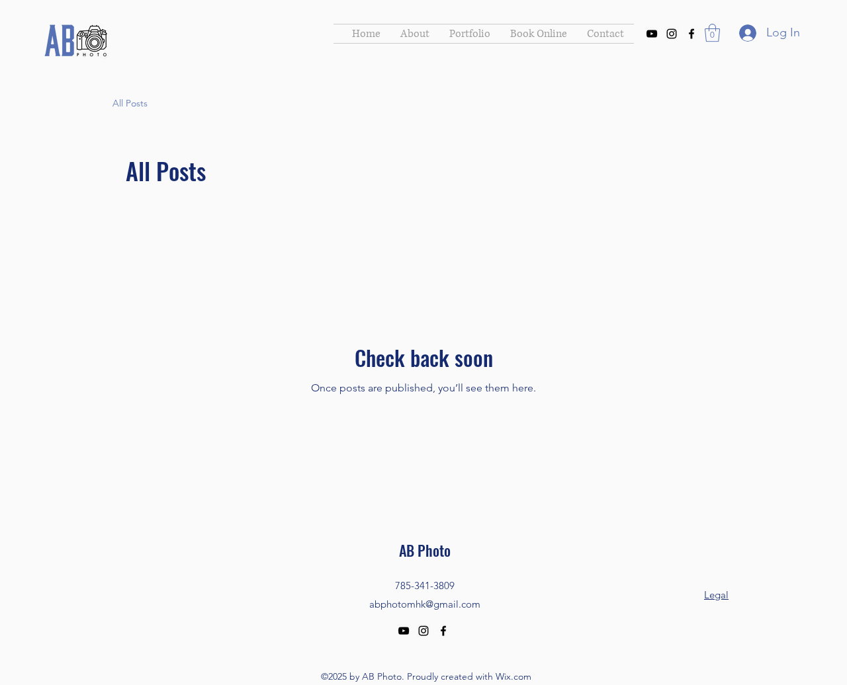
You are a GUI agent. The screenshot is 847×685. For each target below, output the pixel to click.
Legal (716, 594)
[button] (712, 33)
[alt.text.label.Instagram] (671, 33)
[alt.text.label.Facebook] (691, 33)
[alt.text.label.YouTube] (651, 33)
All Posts (130, 103)
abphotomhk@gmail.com (424, 604)
